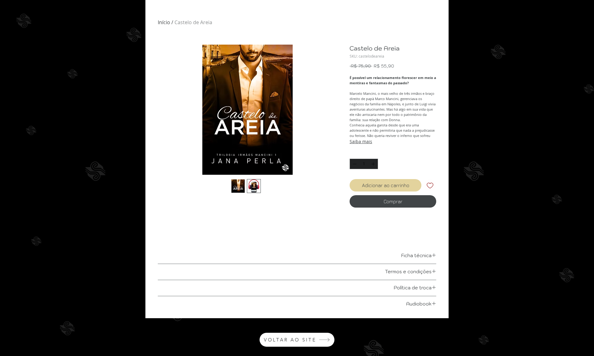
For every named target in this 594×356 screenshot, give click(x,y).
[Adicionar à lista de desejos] (430, 185)
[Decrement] (354, 164)
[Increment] (373, 164)
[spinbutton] (363, 164)
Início (164, 22)
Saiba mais (361, 141)
